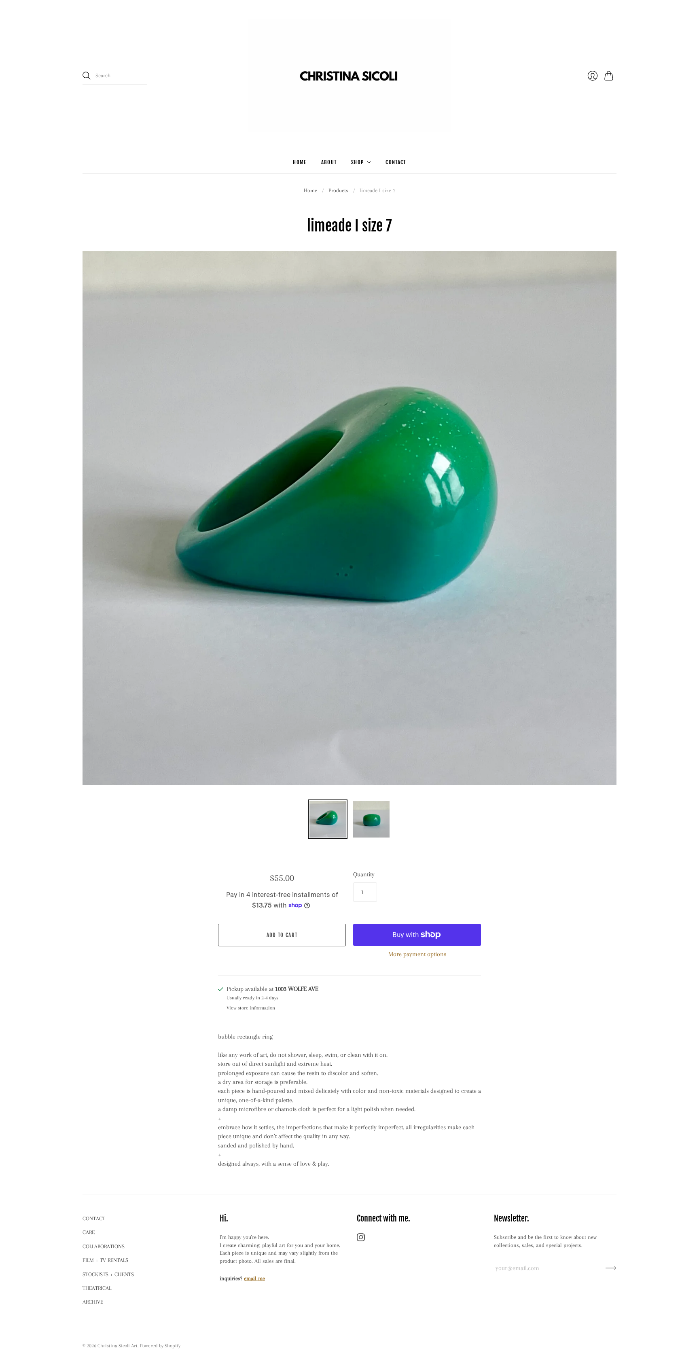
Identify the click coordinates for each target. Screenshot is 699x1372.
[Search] (87, 76)
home (299, 162)
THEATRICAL (97, 1288)
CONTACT (94, 1218)
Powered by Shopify (160, 1346)
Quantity (364, 874)
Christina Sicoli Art (117, 1346)
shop (357, 162)
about (329, 162)
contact (396, 162)
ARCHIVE (93, 1302)
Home (310, 190)
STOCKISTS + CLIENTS (108, 1274)
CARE (89, 1232)
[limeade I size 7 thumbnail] (327, 819)
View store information (251, 1008)
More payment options (417, 954)
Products (338, 190)
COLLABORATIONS (104, 1246)
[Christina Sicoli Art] (349, 75)
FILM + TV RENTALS (105, 1260)
